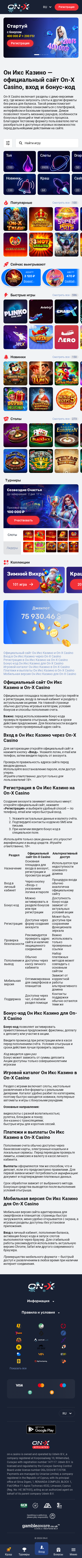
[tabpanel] (41, 38)
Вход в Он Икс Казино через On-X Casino (32, 656)
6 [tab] (47, 54)
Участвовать (23, 520)
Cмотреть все (64, 295)
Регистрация (67, 7)
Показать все (18, 1368)
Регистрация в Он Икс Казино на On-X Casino (35, 660)
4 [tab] (44, 54)
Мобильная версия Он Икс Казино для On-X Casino (39, 674)
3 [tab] (42, 54)
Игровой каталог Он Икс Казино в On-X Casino (36, 667)
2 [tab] (40, 54)
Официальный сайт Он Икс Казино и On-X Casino (38, 653)
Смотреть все (64, 202)
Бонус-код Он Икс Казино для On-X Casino (33, 663)
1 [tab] (36, 54)
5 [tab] (45, 54)
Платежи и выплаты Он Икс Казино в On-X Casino (38, 670)
